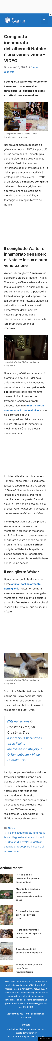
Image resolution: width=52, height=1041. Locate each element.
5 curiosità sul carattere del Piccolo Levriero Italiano (27, 915)
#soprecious (16, 738)
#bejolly (33, 749)
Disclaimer (40, 1036)
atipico (34, 410)
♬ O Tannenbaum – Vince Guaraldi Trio (25, 754)
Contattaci (26, 1017)
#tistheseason (17, 749)
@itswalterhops (18, 721)
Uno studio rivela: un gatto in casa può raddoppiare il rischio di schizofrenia (24, 846)
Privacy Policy (26, 1036)
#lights (20, 743)
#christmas (34, 738)
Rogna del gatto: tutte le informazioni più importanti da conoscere (29, 933)
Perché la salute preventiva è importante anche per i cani (27, 878)
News (11, 828)
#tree (11, 743)
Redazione (12, 1036)
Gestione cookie (45, 1039)
